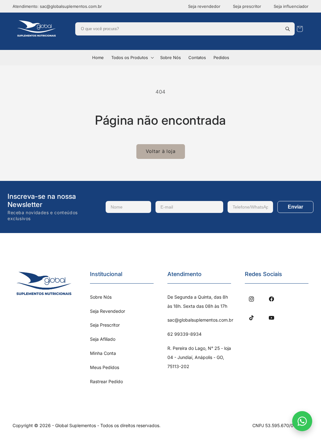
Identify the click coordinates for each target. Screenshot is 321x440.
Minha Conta (103, 353)
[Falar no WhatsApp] (302, 421)
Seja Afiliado (102, 339)
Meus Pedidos (104, 367)
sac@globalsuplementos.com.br (200, 320)
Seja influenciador (291, 6)
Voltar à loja (161, 151)
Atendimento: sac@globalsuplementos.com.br (57, 6)
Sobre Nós (101, 297)
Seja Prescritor (105, 325)
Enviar (295, 206)
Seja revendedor (204, 6)
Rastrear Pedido (106, 381)
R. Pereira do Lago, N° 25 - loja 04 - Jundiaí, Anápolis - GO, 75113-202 (199, 357)
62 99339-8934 (184, 334)
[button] (132, 57)
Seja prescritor (247, 6)
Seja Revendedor (107, 311)
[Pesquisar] (287, 28)
